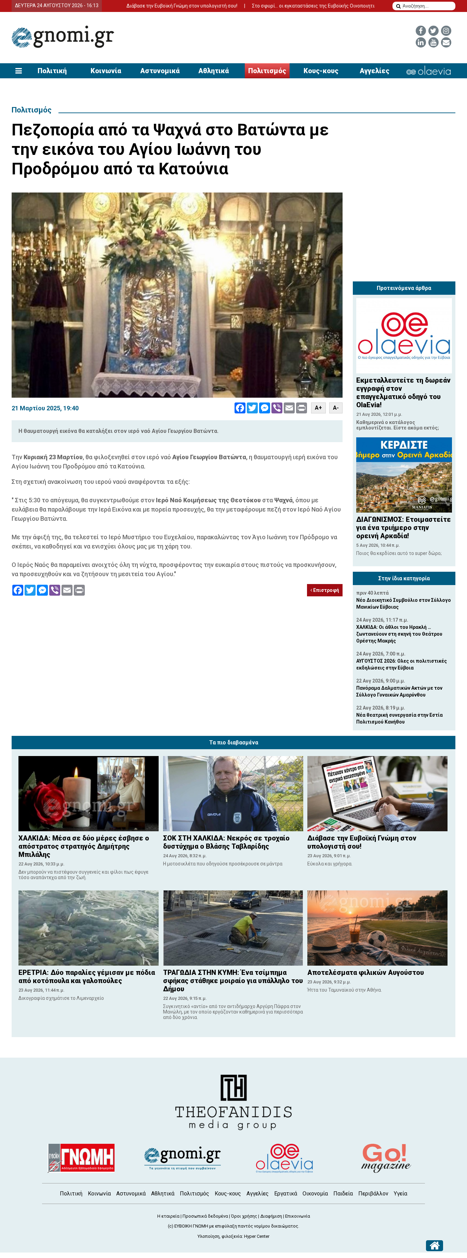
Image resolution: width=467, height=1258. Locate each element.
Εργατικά (285, 1193)
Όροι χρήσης (244, 1216)
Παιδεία (343, 1193)
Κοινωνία (106, 71)
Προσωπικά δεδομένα (205, 1216)
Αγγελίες (374, 71)
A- (336, 408)
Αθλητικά (213, 71)
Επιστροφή (325, 590)
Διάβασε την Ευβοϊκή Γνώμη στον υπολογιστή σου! (140, 6)
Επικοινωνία (297, 1216)
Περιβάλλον (373, 1193)
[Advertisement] (404, 235)
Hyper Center (256, 1236)
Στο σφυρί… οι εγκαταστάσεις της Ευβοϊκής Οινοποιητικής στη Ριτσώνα (291, 6)
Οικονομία (315, 1193)
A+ (318, 408)
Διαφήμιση (271, 1216)
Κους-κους (321, 71)
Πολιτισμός (267, 71)
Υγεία (400, 1193)
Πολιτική (52, 71)
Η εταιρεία (168, 1216)
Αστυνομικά (159, 71)
